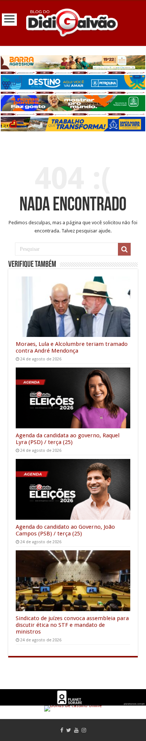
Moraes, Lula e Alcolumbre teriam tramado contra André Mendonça (72, 347)
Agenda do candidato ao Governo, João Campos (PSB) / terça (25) (65, 530)
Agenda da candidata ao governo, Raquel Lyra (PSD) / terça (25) (67, 438)
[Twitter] (69, 730)
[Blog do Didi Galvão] (73, 22)
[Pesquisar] (124, 249)
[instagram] (84, 730)
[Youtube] (76, 730)
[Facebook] (62, 730)
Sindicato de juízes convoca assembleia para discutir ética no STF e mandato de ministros (72, 625)
